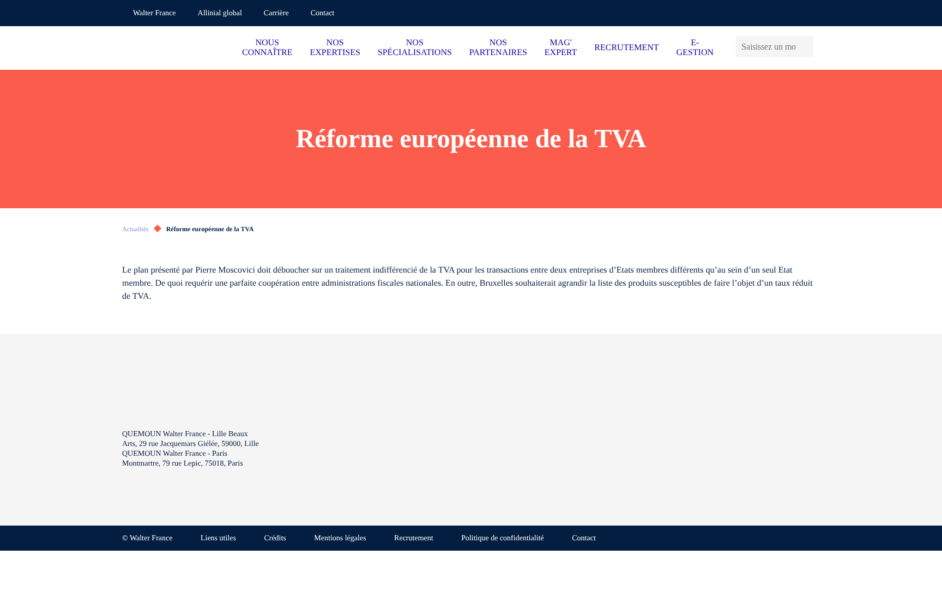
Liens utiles (218, 538)
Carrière (276, 13)
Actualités (135, 229)
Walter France (154, 13)
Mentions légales (340, 538)
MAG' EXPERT (561, 47)
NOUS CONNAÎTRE (267, 47)
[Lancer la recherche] (807, 46)
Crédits (275, 538)
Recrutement (413, 538)
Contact (323, 13)
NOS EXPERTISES (335, 47)
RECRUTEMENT (626, 47)
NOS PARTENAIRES (498, 47)
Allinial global (220, 13)
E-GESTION (695, 47)
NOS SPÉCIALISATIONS (415, 47)
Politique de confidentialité (502, 538)
